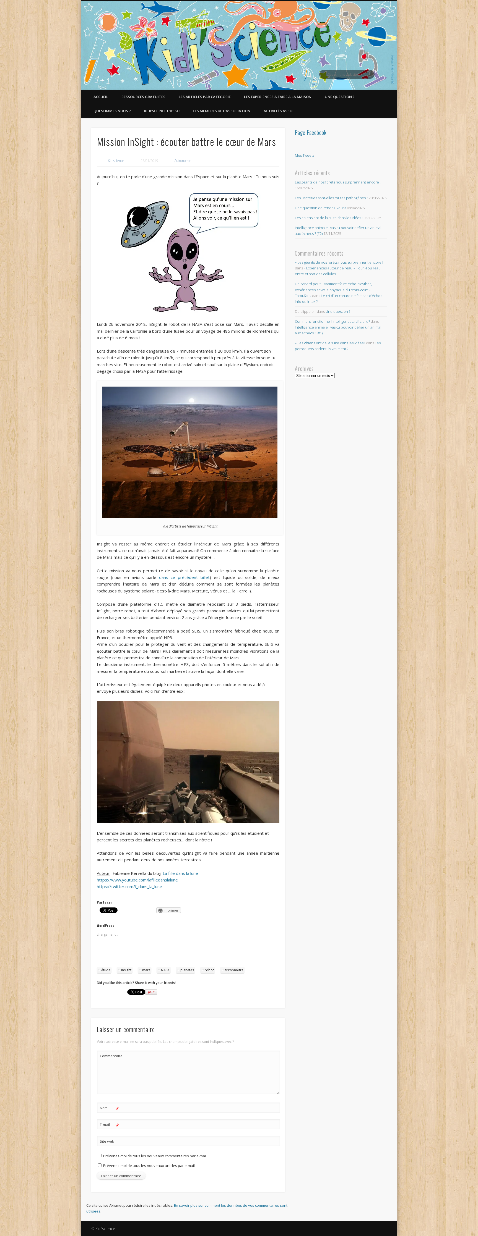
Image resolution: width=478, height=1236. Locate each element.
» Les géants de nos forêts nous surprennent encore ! (339, 262)
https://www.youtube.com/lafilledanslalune (137, 880)
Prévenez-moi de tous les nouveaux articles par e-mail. (149, 1165)
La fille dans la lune (180, 873)
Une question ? (340, 96)
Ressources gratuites (143, 96)
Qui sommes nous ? (112, 110)
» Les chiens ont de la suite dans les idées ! (330, 342)
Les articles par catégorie (205, 96)
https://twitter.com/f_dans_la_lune (129, 886)
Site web (107, 1141)
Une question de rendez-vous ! (320, 207)
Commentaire (109, 1055)
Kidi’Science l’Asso (162, 110)
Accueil (100, 96)
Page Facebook (311, 132)
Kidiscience (116, 160)
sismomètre (234, 970)
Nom (109, 1108)
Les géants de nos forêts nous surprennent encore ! (338, 182)
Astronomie (183, 160)
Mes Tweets (304, 155)
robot (209, 970)
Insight (126, 970)
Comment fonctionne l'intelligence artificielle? (332, 321)
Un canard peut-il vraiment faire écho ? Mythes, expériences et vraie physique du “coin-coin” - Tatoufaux (333, 289)
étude (105, 970)
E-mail (109, 1125)
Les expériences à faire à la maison (277, 96)
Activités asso (278, 110)
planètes (187, 970)
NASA (165, 970)
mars (146, 970)
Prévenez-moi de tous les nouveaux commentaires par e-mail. (155, 1155)
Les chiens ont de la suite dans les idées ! (329, 217)
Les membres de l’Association (221, 110)
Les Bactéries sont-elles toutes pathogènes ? (331, 197)
